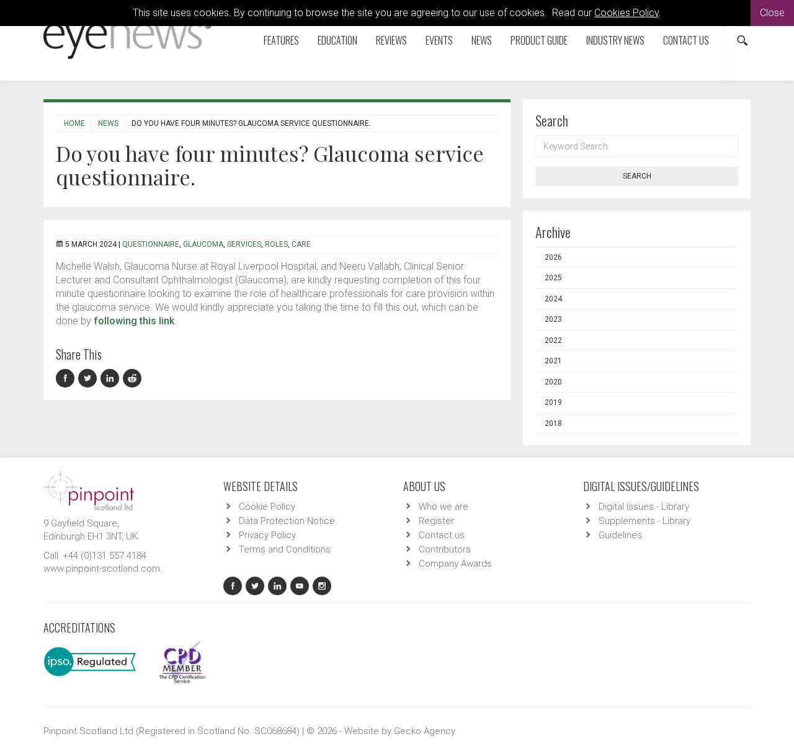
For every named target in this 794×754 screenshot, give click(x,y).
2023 (553, 319)
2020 (553, 382)
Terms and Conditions (285, 549)
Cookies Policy (626, 13)
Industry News (615, 40)
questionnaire (150, 244)
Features (281, 40)
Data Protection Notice (287, 520)
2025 (553, 277)
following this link (134, 321)
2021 (553, 361)
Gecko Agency (424, 731)
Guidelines (620, 535)
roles (276, 244)
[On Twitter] (89, 378)
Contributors (445, 549)
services (244, 244)
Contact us (686, 40)
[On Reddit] (133, 378)
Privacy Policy (267, 535)
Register (436, 520)
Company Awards (455, 563)
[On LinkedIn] (111, 378)
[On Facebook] (67, 378)
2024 (553, 299)
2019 (553, 402)
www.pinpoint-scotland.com (101, 568)
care (301, 244)
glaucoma (203, 244)
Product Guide (539, 40)
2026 (553, 257)
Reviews (391, 40)
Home (74, 123)
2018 (553, 423)
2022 (553, 340)
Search (637, 176)
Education (337, 40)
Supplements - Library (644, 520)
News (481, 40)
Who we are (443, 506)
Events (439, 40)
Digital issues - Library (644, 506)
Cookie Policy (267, 506)
